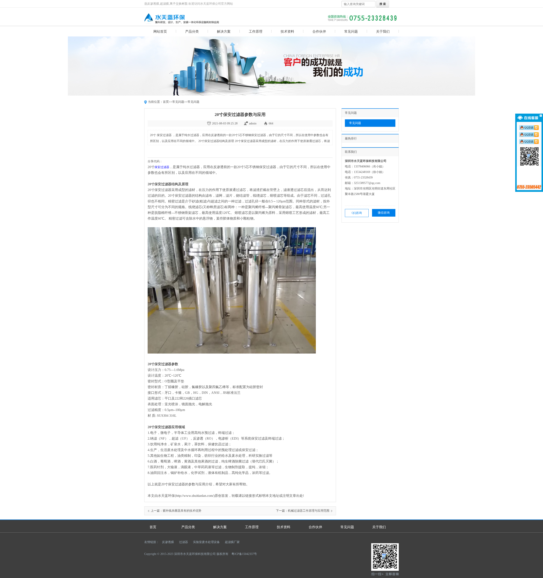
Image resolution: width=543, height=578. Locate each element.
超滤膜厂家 (232, 542)
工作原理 (255, 31)
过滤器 (183, 542)
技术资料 (287, 31)
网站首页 (160, 31)
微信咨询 (384, 212)
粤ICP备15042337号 (244, 554)
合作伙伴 (319, 31)
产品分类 (192, 31)
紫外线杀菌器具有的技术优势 (182, 510)
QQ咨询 (357, 212)
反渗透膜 (168, 542)
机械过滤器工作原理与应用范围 (308, 510)
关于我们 (383, 31)
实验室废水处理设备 (206, 542)
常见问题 (351, 31)
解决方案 (224, 31)
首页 (166, 101)
